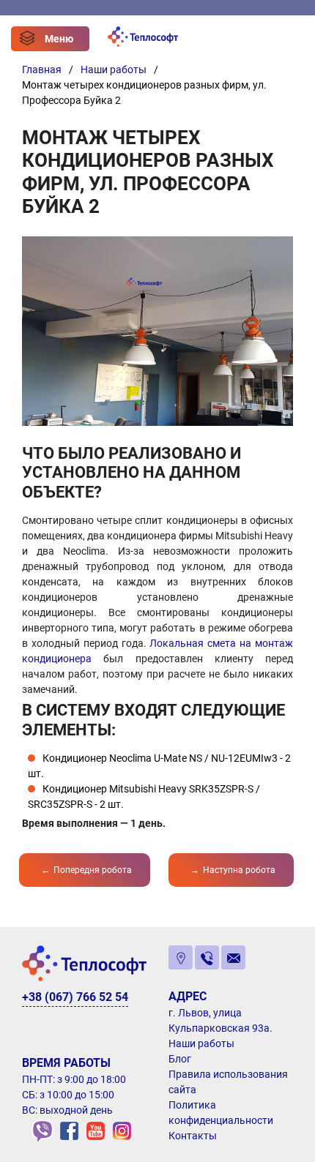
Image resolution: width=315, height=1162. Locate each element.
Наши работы (201, 1043)
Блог (179, 1059)
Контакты (192, 1136)
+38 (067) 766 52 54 (75, 997)
